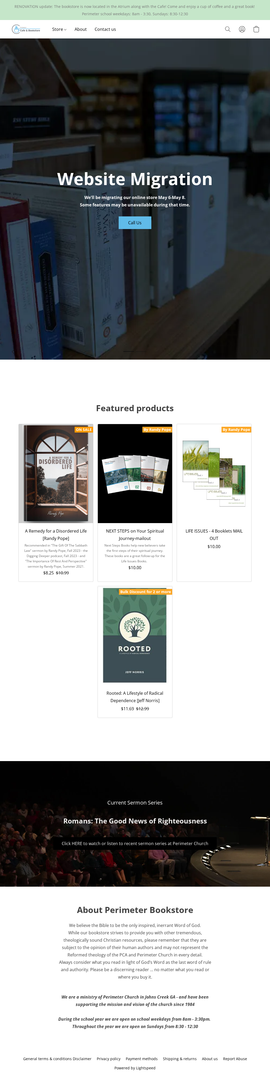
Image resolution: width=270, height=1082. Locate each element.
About (81, 29)
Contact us (105, 29)
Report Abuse (235, 1058)
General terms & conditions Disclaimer (57, 1058)
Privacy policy (108, 1058)
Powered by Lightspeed (135, 1067)
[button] (26, 29)
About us (210, 1058)
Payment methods (142, 1058)
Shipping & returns (180, 1058)
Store (58, 29)
